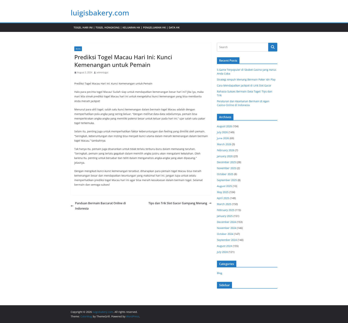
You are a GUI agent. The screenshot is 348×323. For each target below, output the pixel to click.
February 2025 (225, 210)
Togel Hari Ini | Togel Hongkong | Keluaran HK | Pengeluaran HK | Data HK (127, 27)
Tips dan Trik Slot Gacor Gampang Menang (177, 203)
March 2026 (224, 144)
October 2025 (225, 174)
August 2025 (224, 186)
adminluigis (102, 72)
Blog (78, 48)
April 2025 (223, 198)
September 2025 (227, 180)
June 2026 (223, 138)
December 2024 (226, 222)
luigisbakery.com (100, 13)
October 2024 (225, 234)
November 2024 (226, 228)
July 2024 (222, 252)
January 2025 (225, 216)
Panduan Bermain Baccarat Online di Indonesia (100, 205)
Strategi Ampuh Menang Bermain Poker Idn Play (246, 79)
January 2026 (225, 156)
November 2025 (226, 168)
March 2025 (224, 204)
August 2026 (224, 126)
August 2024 (224, 246)
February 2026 (225, 150)
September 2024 (227, 240)
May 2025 (223, 192)
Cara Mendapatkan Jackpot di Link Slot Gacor (244, 85)
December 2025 (226, 162)
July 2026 (222, 132)
